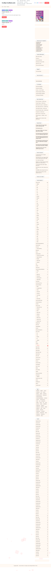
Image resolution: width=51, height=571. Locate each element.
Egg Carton (38, 274)
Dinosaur (38, 196)
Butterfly (38, 336)
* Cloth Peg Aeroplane (39, 44)
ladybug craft (37, 408)
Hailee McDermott (38, 157)
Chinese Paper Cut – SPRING (40, 115)
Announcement (38, 245)
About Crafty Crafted (39, 56)
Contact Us (37, 58)
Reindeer (38, 258)
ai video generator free (39, 154)
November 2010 (38, 524)
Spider (46, 412)
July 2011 (37, 510)
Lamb (37, 210)
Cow (37, 192)
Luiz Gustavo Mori (38, 167)
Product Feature (38, 362)
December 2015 (38, 457)
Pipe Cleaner (38, 298)
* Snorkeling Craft (38, 42)
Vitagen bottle (38, 279)
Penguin (38, 224)
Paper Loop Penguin (41, 160)
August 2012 (37, 487)
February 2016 (38, 454)
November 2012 (38, 482)
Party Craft (37, 355)
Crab (37, 194)
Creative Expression (39, 302)
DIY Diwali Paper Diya (39, 128)
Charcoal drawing (39, 248)
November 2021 (38, 426)
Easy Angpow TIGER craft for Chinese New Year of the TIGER (41, 131)
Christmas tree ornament (39, 396)
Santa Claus (38, 260)
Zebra (37, 241)
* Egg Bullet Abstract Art (39, 47)
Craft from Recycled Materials (40, 269)
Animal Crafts (38, 182)
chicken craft (44, 393)
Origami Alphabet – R (6, 11)
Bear (37, 187)
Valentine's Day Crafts (39, 378)
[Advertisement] (42, 33)
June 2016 (37, 447)
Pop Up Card (38, 359)
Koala (37, 208)
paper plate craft (38, 411)
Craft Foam (38, 291)
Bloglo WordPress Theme (33, 565)
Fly (37, 338)
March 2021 (37, 431)
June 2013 (37, 475)
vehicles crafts (38, 415)
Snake (37, 234)
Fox (37, 201)
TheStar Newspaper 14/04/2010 (40, 91)
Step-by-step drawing (39, 373)
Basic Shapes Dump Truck (39, 106)
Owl (37, 220)
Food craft (37, 324)
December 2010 (38, 522)
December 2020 (38, 436)
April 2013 (37, 478)
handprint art (42, 405)
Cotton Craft (37, 267)
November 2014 (38, 464)
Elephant (37, 402)
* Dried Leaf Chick (38, 51)
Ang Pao (45, 390)
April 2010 (37, 536)
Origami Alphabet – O (6, 22)
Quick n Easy (38, 366)
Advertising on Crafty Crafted (40, 61)
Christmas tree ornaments (40, 255)
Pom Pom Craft (38, 357)
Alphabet (3, 10)
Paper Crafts (10, 10)
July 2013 (37, 473)
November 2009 (38, 545)
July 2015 (37, 461)
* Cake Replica (38, 46)
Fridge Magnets (38, 326)
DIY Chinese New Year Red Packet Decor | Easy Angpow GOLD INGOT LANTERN (42, 145)
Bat (37, 185)
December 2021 (38, 424)
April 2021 (37, 429)
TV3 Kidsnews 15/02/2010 (39, 95)
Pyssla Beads (38, 364)
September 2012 (38, 485)
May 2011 (37, 513)
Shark (37, 231)
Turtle (37, 238)
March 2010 (37, 538)
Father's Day (38, 312)
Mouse (38, 217)
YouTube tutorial (38, 385)
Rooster (38, 229)
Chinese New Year (39, 307)
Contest (37, 265)
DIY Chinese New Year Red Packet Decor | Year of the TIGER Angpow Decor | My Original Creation (42, 137)
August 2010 (37, 529)
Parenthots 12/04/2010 (39, 88)
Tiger (37, 236)
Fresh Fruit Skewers (39, 101)
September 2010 (38, 527)
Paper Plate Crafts (38, 352)
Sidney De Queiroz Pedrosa (40, 171)
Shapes (37, 371)
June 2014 (37, 468)
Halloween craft (38, 405)
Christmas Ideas (38, 253)
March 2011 (37, 517)
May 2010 (37, 534)
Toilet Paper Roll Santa (39, 108)
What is (37, 383)
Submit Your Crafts (38, 63)
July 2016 (37, 445)
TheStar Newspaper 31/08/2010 (40, 93)
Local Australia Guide (39, 164)
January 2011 (38, 520)
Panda (37, 222)
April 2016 (37, 450)
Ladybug (38, 340)
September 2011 (38, 506)
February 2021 (38, 433)
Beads (37, 286)
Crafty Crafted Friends (39, 300)
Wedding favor (38, 381)
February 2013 (38, 480)
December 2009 (38, 543)
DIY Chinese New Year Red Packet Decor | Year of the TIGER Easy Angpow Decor (42, 134)
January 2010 (38, 541)
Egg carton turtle (38, 113)
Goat (37, 206)
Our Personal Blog (38, 71)
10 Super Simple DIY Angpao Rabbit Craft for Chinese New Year (41, 126)
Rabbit (37, 227)
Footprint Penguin (38, 103)
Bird (37, 189)
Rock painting (38, 369)
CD (37, 272)
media (41, 408)
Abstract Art (37, 390)
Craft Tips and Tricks (42, 399)
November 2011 (38, 503)
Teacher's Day (39, 319)
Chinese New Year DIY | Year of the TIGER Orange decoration (41, 148)
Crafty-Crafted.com (8, 3)
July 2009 (37, 552)
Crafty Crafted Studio (40, 54)
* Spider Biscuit (38, 43)
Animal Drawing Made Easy (40, 243)
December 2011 (38, 501)
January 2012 (38, 499)
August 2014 (37, 466)
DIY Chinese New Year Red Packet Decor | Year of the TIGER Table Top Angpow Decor (42, 141)
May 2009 (37, 555)
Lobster (38, 213)
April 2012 (37, 494)
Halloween (38, 314)
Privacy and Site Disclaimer (40, 65)
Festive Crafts (38, 305)
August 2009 (37, 550)
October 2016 (38, 443)
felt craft (41, 402)
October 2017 (38, 438)
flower (46, 402)
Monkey (38, 215)
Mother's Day (38, 317)
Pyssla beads (42, 411)
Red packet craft (42, 412)
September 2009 (38, 548)
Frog (37, 203)
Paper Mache (38, 350)
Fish (37, 199)
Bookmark (37, 250)
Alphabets (38, 376)
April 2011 (37, 515)
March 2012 (37, 496)
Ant (37, 333)
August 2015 (37, 459)
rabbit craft (37, 412)
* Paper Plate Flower (39, 45)
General (37, 328)
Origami (7, 10)
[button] (47, 3)
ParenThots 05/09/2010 (39, 86)
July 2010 (37, 531)
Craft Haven (37, 281)
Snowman (38, 262)
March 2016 (37, 452)
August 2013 (37, 471)
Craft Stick (38, 293)
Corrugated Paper (39, 288)
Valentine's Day (39, 321)
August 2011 (37, 508)
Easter (37, 310)
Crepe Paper (38, 295)
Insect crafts (37, 331)
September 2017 (38, 440)
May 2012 (37, 492)
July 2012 (37, 489)
